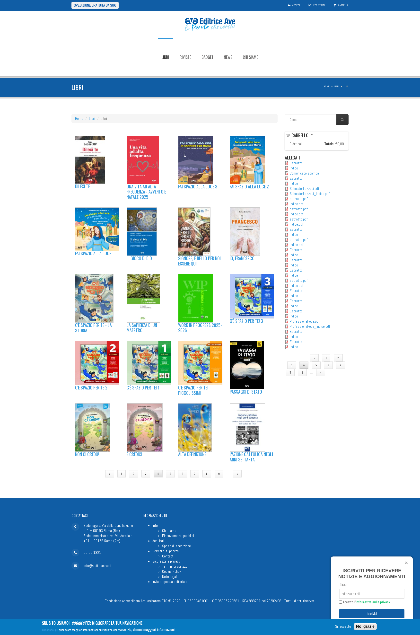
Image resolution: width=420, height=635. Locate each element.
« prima (93, 474)
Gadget (207, 57)
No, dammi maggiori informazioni (151, 629)
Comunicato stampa (304, 173)
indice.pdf (296, 203)
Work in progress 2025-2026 (200, 328)
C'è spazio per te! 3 (246, 321)
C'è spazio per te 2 (91, 387)
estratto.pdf (299, 198)
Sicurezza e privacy (166, 561)
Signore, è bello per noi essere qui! (199, 261)
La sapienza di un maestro (142, 328)
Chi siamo (251, 57)
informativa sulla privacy (373, 602)
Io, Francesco (242, 258)
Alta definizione (192, 454)
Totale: (329, 143)
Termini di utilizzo (174, 566)
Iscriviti (372, 614)
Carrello (343, 5)
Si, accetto (343, 626)
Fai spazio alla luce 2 (249, 186)
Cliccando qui (50, 630)
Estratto (296, 163)
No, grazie (365, 626)
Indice (294, 168)
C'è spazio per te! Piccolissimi (193, 390)
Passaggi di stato (246, 391)
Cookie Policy (171, 571)
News (228, 57)
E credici (134, 454)
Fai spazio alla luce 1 (94, 253)
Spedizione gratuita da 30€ (95, 5)
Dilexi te (82, 186)
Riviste (185, 57)
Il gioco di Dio (139, 258)
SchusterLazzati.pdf (304, 188)
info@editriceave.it (98, 565)
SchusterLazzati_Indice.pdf (310, 193)
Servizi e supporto (165, 551)
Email (343, 585)
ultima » (254, 474)
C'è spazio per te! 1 (143, 387)
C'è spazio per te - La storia (93, 328)
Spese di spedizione (176, 545)
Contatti (168, 556)
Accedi (296, 5)
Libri (165, 57)
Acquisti (158, 540)
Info (155, 525)
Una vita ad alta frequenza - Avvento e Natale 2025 (146, 191)
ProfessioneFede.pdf (305, 321)
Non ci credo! (87, 454)
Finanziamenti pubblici (178, 535)
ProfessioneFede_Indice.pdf (310, 326)
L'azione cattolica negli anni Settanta (251, 457)
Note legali (169, 576)
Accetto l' (366, 602)
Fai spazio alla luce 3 (197, 186)
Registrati (319, 5)
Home (327, 86)
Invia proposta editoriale (169, 581)
